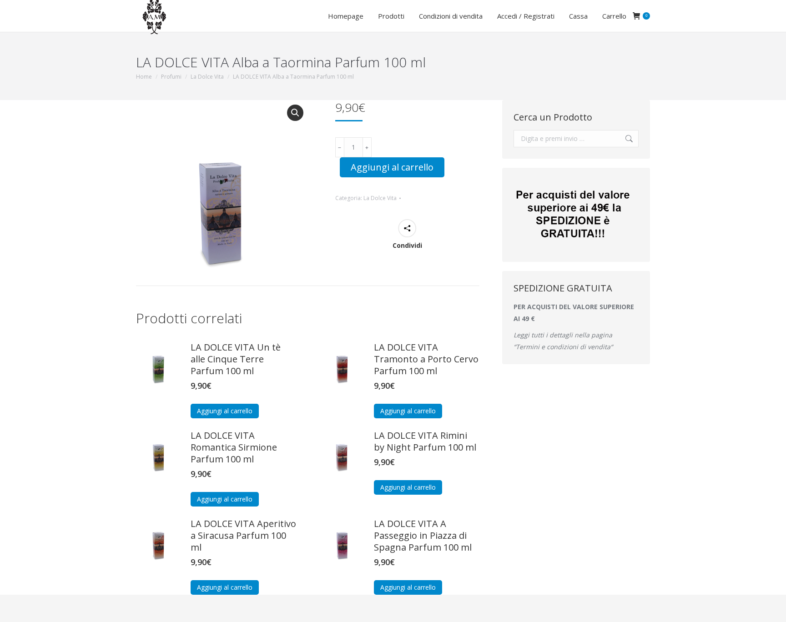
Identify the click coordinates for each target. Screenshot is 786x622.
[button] (295, 113)
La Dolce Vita (380, 198)
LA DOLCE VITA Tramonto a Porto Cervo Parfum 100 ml (426, 359)
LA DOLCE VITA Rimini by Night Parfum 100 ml (425, 441)
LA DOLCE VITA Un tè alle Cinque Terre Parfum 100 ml (236, 359)
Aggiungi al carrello (392, 167)
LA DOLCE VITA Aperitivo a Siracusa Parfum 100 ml (243, 535)
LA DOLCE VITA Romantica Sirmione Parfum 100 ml (234, 447)
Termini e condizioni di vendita (563, 346)
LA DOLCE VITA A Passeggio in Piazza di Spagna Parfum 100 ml (423, 535)
